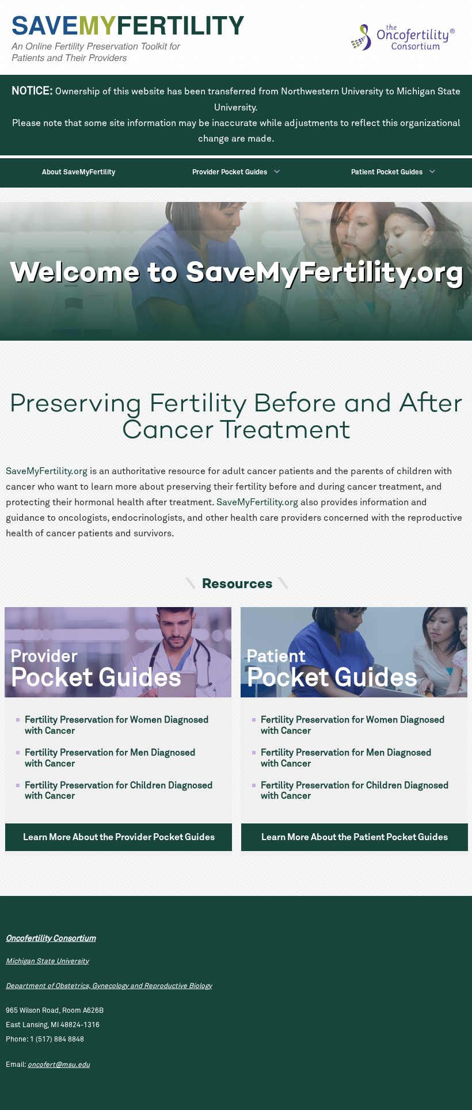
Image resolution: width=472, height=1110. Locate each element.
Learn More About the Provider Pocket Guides (119, 837)
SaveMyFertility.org (46, 471)
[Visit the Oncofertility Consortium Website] (402, 37)
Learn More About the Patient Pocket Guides (354, 837)
